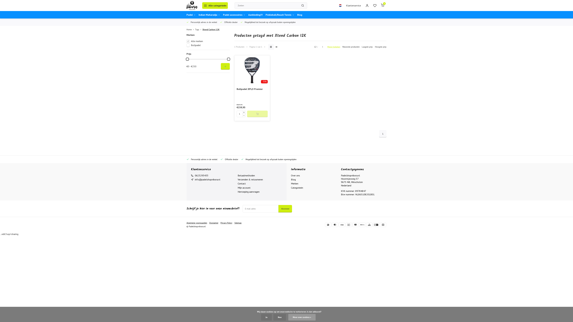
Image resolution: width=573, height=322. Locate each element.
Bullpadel (196, 45)
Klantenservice (353, 5)
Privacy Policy (226, 223)
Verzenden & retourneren (250, 179)
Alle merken (197, 41)
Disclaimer (213, 223)
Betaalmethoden (246, 175)
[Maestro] (355, 225)
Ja (266, 317)
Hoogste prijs (380, 46)
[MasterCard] (335, 225)
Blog (299, 14)
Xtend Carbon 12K (211, 29)
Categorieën (297, 187)
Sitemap (238, 223)
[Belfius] (362, 225)
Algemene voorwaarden (197, 223)
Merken (294, 183)
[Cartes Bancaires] (383, 225)
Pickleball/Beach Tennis (278, 14)
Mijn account (244, 187)
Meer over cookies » (302, 317)
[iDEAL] (328, 225)
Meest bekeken (333, 46)
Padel (190, 14)
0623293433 (201, 175)
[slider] (187, 59)
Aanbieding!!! (255, 14)
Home (189, 29)
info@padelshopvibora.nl (207, 179)
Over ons (295, 175)
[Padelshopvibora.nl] (192, 5)
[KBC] (369, 225)
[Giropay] (376, 225)
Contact (242, 183)
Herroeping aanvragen (248, 191)
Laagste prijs (367, 46)
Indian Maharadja (208, 14)
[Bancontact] (349, 225)
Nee (280, 317)
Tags (197, 29)
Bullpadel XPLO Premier (250, 89)
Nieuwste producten (351, 46)
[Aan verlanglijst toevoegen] (265, 60)
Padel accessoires (232, 14)
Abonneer (285, 208)
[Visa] (342, 225)
